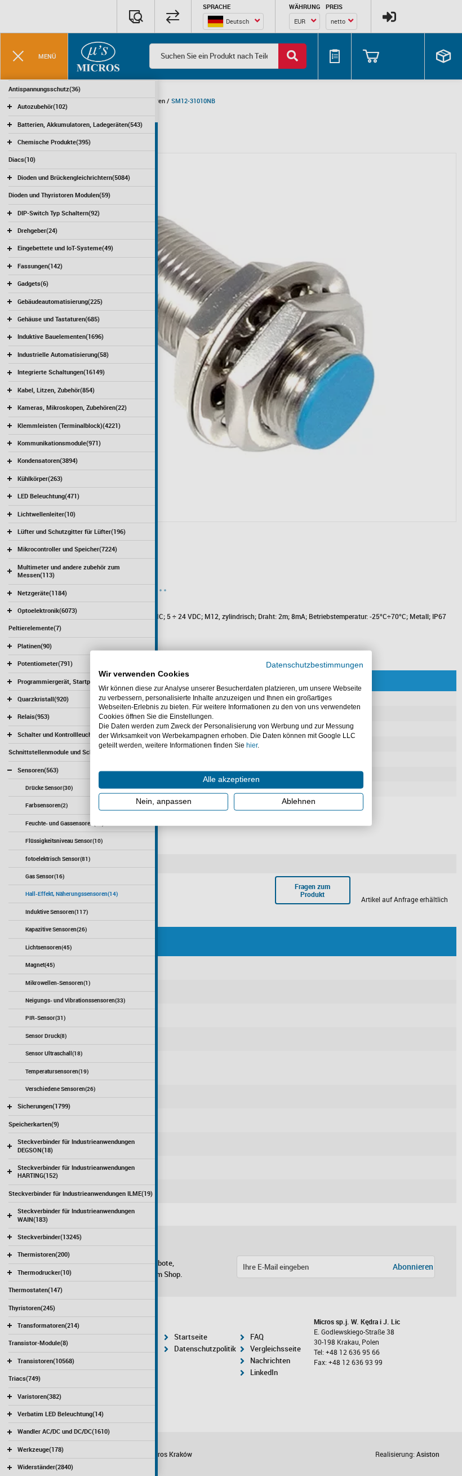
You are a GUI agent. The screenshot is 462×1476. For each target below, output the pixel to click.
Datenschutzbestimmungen (314, 665)
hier (251, 745)
